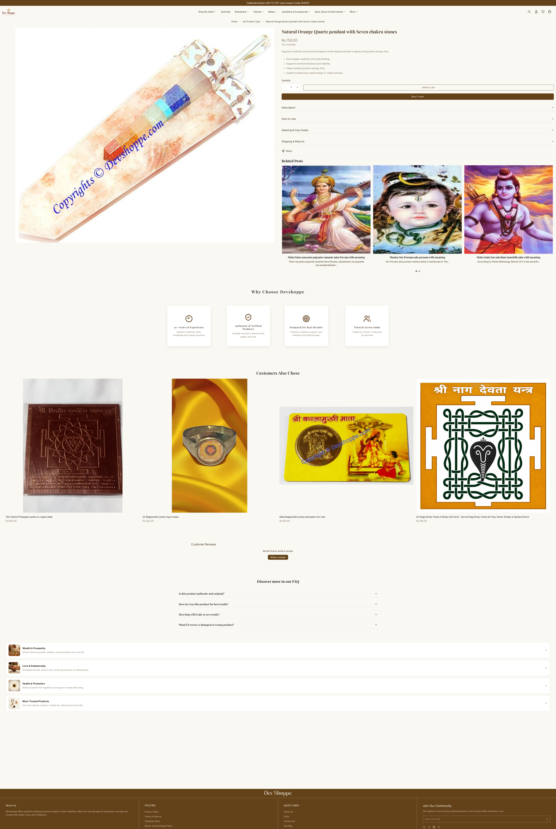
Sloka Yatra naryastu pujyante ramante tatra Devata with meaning (326, 257)
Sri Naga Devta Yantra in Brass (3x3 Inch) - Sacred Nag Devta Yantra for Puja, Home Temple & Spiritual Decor (472, 517)
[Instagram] (424, 827)
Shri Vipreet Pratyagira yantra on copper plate (29, 517)
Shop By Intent (206, 11)
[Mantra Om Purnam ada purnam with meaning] (417, 209)
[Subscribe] (547, 819)
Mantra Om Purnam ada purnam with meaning (417, 257)
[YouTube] (439, 827)
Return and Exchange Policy (158, 826)
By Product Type (251, 21)
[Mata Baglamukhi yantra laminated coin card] (346, 446)
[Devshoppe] (8, 12)
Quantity (286, 80)
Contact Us (289, 821)
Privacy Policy (152, 811)
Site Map (288, 826)
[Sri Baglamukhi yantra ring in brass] (210, 446)
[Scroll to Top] (550, 813)
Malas (271, 11)
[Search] (529, 12)
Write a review (278, 557)
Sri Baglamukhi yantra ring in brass (161, 517)
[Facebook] (429, 827)
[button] (416, 271)
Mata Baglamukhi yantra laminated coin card (302, 517)
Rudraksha (240, 11)
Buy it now (418, 96)
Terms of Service (153, 816)
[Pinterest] (434, 827)
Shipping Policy (152, 821)
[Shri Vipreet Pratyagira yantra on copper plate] (73, 446)
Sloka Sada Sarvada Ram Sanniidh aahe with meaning (508, 257)
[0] (549, 11)
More (352, 11)
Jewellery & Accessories (295, 11)
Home (234, 21)
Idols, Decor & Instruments (329, 11)
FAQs (286, 816)
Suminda (225, 11)
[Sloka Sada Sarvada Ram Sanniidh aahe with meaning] (508, 209)
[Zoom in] (272, 34)
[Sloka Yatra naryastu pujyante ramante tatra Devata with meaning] (326, 209)
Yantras (257, 11)
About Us (288, 811)
